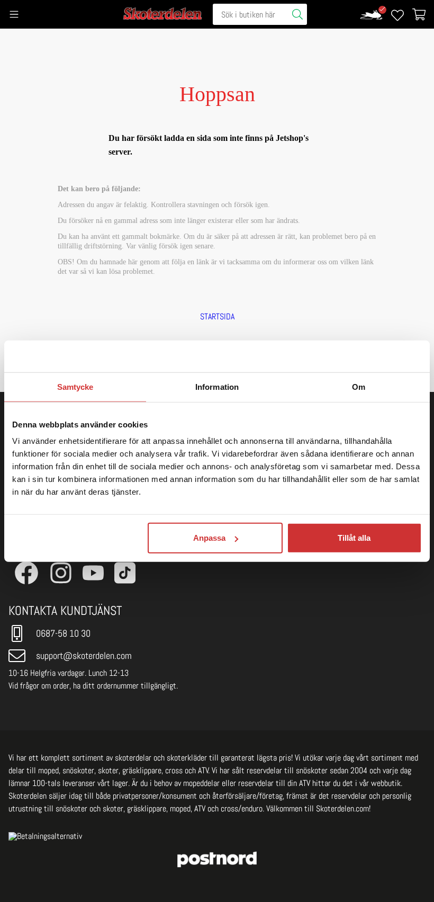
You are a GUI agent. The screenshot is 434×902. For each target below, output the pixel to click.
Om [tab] (358, 386)
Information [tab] (217, 386)
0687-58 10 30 (63, 633)
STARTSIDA (217, 316)
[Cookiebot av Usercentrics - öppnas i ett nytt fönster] (375, 356)
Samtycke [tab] (75, 386)
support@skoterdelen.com (84, 655)
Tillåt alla (354, 537)
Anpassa (209, 537)
